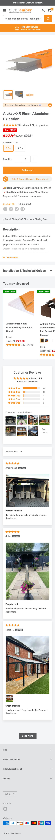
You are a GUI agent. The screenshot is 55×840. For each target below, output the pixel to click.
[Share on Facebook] (5, 209)
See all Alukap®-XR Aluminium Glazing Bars (26, 219)
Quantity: (7, 159)
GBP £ (7, 794)
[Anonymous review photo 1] (28, 490)
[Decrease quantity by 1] (17, 159)
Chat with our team (34, 3)
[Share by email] (22, 209)
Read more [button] (11, 518)
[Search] (48, 18)
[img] (12, 463)
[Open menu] (4, 10)
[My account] (43, 10)
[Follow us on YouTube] (5, 809)
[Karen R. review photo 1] (28, 665)
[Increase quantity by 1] (34, 159)
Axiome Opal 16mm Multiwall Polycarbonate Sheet (19, 327)
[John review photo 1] (28, 571)
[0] (49, 10)
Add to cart (27, 170)
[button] (10, 125)
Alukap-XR (9, 204)
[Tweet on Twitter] (17, 209)
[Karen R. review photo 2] (9, 698)
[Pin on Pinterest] (11, 209)
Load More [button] (27, 735)
